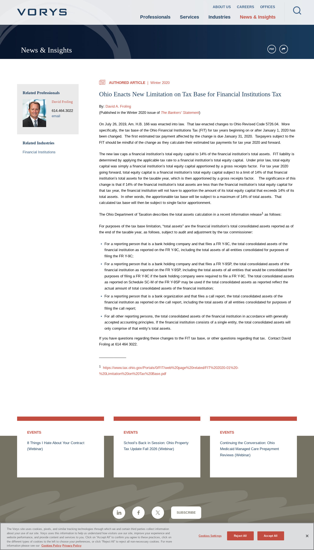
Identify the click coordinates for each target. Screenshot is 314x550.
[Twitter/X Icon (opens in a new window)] (158, 512)
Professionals (155, 17)
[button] (283, 49)
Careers (245, 7)
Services (189, 17)
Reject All (240, 535)
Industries (219, 17)
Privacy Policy (71, 545)
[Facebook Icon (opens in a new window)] (138, 512)
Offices (267, 7)
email (56, 116)
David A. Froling (118, 106)
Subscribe (186, 512)
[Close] (307, 536)
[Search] (297, 10)
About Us (222, 7)
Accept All (270, 535)
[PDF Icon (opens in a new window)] (271, 49)
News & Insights (258, 17)
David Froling (62, 102)
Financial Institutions (39, 152)
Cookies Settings (210, 535)
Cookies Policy (51, 545)
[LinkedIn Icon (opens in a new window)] (119, 512)
